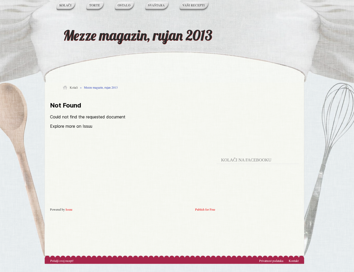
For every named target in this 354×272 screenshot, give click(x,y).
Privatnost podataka (271, 261)
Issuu (69, 209)
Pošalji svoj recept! (62, 261)
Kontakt (294, 261)
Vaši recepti (193, 5)
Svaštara (156, 5)
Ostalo (124, 5)
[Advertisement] (260, 119)
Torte (94, 5)
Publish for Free (205, 209)
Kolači (65, 5)
